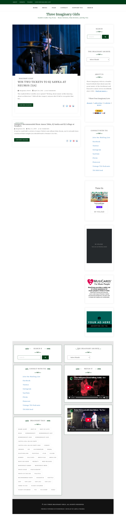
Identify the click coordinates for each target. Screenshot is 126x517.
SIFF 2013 (48, 481)
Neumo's (35, 461)
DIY (29, 449)
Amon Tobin (19, 123)
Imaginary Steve (25, 90)
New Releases (47, 461)
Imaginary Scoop (26, 78)
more (99, 105)
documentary (39, 449)
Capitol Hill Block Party (27, 441)
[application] (88, 387)
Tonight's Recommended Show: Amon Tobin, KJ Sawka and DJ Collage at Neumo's (44, 125)
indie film (42, 457)
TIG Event (43, 489)
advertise (98, 103)
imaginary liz (20, 129)
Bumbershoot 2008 (25, 437)
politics (38, 473)
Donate (22, 2)
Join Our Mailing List (101, 137)
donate (90, 103)
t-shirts (107, 103)
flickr (52, 453)
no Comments (51, 90)
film (44, 453)
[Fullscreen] (107, 397)
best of (33, 429)
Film (54, 8)
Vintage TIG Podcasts (101, 166)
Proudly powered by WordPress (53, 509)
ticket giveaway (37, 485)
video (53, 489)
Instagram (97, 150)
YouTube (96, 154)
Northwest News (41, 465)
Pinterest (96, 162)
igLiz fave (30, 457)
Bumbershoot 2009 (42, 437)
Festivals (35, 453)
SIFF (19, 481)
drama (49, 449)
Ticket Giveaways (24, 489)
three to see (23, 485)
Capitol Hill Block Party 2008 (29, 445)
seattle (50, 477)
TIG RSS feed (98, 170)
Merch (90, 8)
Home (35, 8)
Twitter (96, 146)
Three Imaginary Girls (63, 14)
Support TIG (77, 8)
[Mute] (104, 397)
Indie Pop (52, 457)
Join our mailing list (43, 2)
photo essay (22, 469)
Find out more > (101, 91)
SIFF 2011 (38, 481)
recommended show (25, 477)
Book (20, 433)
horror (20, 457)
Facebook (96, 141)
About (15, 2)
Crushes (21, 449)
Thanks (30, 2)
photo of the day (24, 473)
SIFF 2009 (28, 481)
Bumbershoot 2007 (46, 433)
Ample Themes (79, 509)
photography (36, 469)
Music (44, 8)
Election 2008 (23, 453)
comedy (47, 445)
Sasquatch (40, 477)
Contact (64, 8)
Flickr (95, 158)
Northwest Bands (24, 465)
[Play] (69, 397)
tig (35, 489)
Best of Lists (45, 429)
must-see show (23, 461)
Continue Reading (25, 105)
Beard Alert (22, 429)
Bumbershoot (30, 433)
